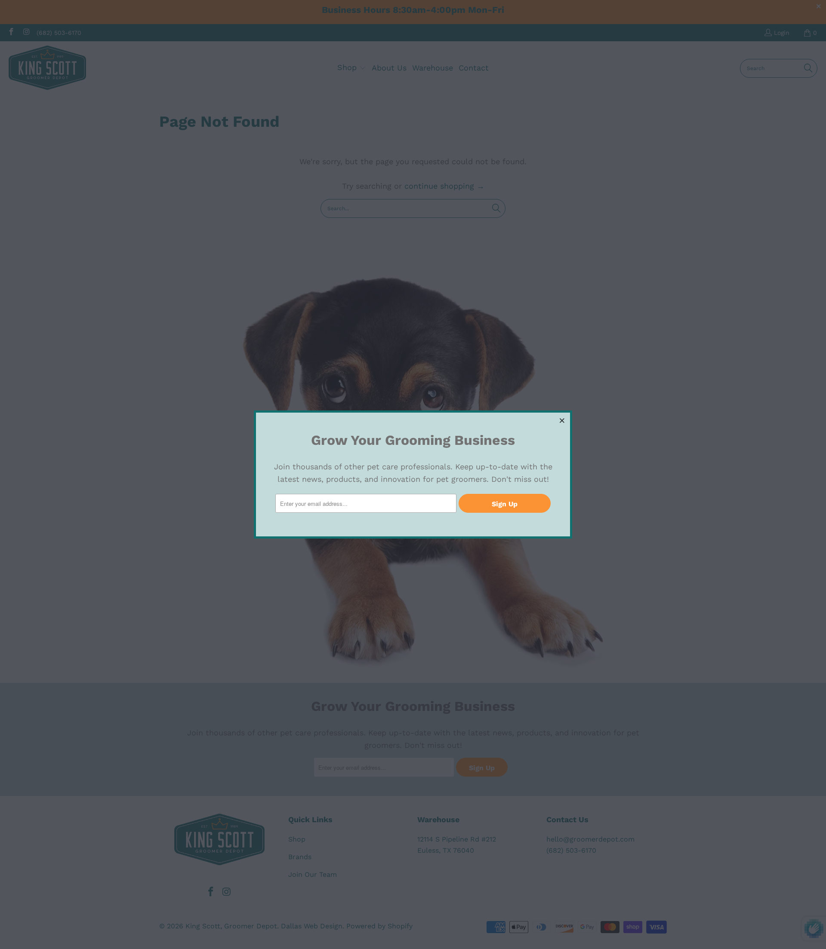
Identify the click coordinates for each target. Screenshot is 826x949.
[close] (562, 420)
